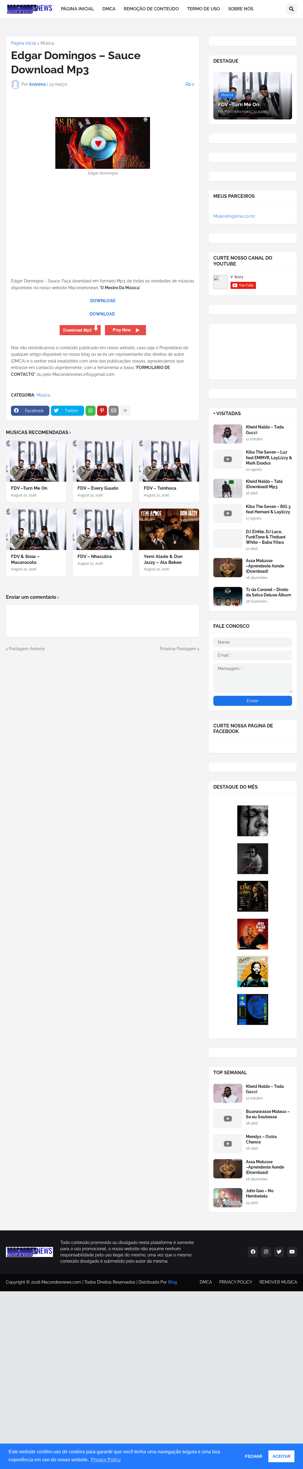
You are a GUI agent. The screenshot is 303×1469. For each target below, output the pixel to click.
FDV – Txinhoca (160, 488)
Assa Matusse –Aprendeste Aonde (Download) (265, 566)
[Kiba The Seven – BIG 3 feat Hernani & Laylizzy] (227, 513)
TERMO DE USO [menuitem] (203, 9)
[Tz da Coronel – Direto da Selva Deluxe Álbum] (227, 596)
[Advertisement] (102, 236)
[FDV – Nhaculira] (103, 529)
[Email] (114, 411)
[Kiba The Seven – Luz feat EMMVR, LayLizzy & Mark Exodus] (227, 459)
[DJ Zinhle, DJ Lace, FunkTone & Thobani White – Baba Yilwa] (227, 538)
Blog (172, 1282)
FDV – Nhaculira (95, 556)
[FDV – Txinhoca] (169, 461)
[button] (291, 9)
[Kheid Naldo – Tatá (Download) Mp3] (227, 488)
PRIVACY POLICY (235, 1282)
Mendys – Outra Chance (261, 1139)
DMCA (206, 1282)
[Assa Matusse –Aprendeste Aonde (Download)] (227, 567)
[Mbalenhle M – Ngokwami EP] (252, 934)
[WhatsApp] (91, 411)
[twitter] (279, 1252)
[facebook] (253, 1252)
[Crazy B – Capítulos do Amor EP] (252, 858)
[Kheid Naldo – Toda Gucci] (227, 434)
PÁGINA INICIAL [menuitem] (77, 9)
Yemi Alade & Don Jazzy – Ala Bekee (163, 559)
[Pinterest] (102, 411)
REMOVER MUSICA (278, 1282)
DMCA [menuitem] (108, 9)
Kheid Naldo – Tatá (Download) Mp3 (264, 484)
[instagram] (266, 1252)
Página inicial (23, 43)
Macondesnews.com (61, 1282)
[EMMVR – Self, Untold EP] (252, 1009)
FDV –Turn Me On (29, 488)
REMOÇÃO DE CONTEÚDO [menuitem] (151, 9)
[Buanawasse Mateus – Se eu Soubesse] (227, 1118)
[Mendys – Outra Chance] (227, 1143)
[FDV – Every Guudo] (103, 461)
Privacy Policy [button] (106, 1459)
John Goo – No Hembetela (259, 1193)
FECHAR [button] (253, 1456)
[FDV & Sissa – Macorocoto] (36, 529)
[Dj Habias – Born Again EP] (252, 971)
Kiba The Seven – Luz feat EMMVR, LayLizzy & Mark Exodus (269, 457)
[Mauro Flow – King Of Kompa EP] (252, 896)
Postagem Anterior (27, 648)
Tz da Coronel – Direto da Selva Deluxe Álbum (268, 592)
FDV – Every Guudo (98, 488)
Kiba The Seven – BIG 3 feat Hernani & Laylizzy (268, 509)
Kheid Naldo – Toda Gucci (265, 430)
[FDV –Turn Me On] (36, 461)
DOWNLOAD (102, 300)
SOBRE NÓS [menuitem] (240, 9)
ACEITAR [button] (282, 1456)
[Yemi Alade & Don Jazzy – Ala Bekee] (169, 529)
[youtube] (292, 1252)
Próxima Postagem (178, 648)
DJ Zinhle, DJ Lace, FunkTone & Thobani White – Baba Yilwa (266, 537)
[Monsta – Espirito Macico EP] (252, 821)
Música (47, 43)
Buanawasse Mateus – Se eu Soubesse (268, 1114)
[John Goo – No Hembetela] (227, 1197)
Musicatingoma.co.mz (234, 216)
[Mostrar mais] (125, 411)
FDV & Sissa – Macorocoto (25, 559)
